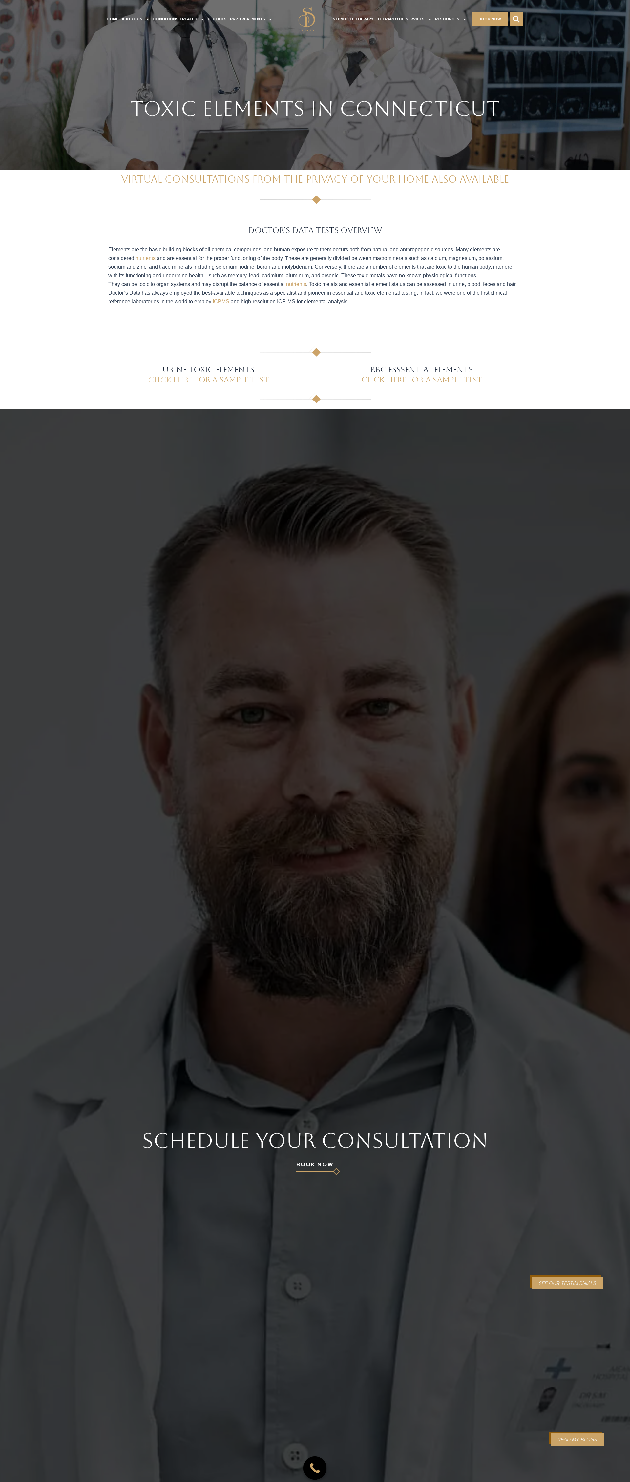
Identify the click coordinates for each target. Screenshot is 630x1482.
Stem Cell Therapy (353, 19)
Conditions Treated (175, 19)
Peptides (217, 19)
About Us (132, 19)
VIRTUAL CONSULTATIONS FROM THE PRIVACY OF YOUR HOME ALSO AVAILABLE (315, 179)
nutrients (146, 258)
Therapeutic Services (401, 19)
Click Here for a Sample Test (208, 379)
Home (112, 19)
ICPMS (221, 301)
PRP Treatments (247, 19)
